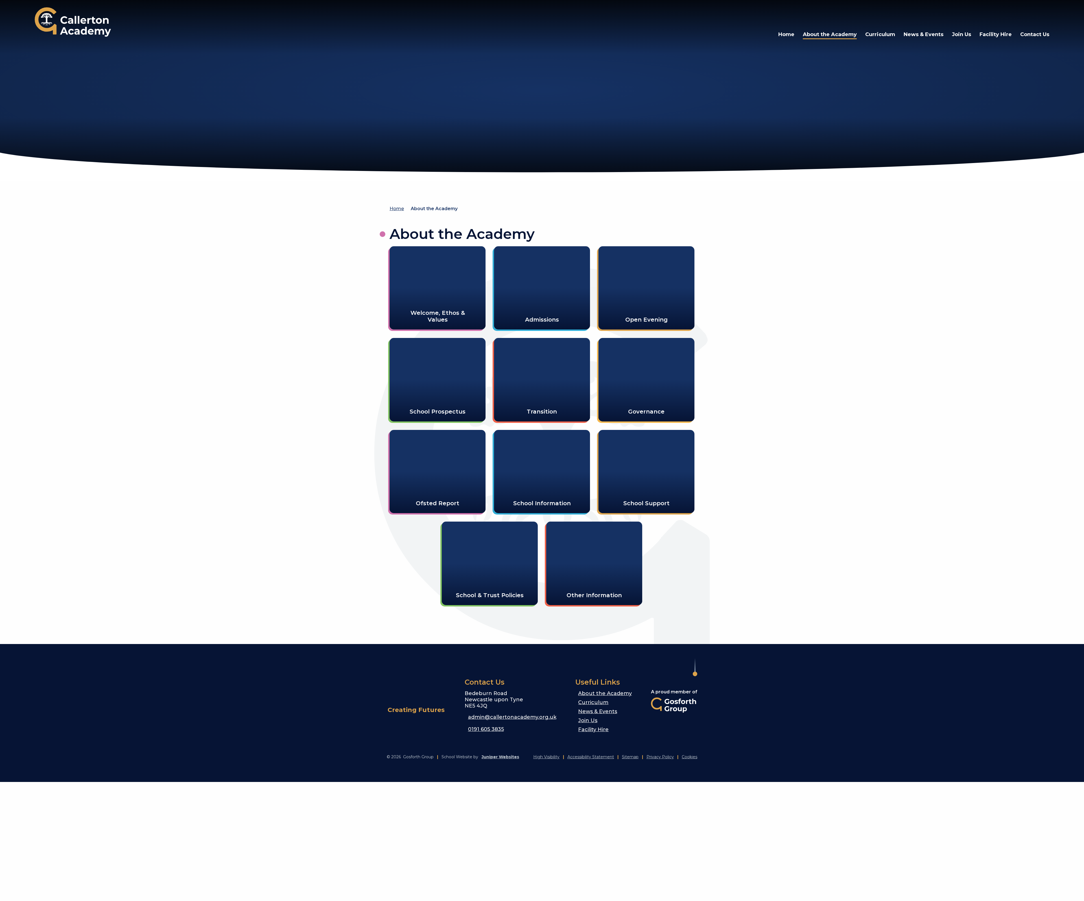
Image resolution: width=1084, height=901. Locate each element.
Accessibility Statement (590, 756)
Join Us (587, 720)
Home (397, 208)
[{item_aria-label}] (1002, 14)
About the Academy (434, 208)
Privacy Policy (660, 756)
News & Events (597, 711)
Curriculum (593, 702)
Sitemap (630, 756)
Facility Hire (593, 729)
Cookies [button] (689, 756)
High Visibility (546, 756)
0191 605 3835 (486, 729)
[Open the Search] (1029, 14)
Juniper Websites (500, 756)
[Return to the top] (695, 667)
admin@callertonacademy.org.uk (512, 717)
